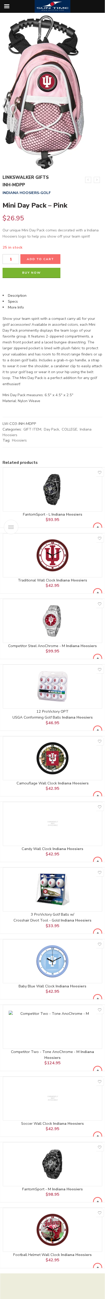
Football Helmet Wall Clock (37, 1254)
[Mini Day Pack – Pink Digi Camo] (97, 180)
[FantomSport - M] (52, 1164)
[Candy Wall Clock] (52, 824)
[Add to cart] (97, 527)
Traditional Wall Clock (37, 580)
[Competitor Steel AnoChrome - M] (52, 621)
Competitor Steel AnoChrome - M (37, 645)
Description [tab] (17, 295)
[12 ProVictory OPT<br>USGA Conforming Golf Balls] (52, 686)
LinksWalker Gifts (26, 177)
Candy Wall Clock (37, 848)
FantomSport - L (37, 514)
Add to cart (40, 259)
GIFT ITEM (32, 429)
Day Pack (51, 429)
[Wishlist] (99, 472)
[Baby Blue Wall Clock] (52, 961)
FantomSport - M (37, 1189)
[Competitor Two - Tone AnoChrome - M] (52, 1027)
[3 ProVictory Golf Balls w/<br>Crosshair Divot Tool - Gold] (52, 889)
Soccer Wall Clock (37, 1123)
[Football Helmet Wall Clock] (52, 1230)
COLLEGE (69, 429)
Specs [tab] (13, 301)
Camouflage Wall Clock (37, 783)
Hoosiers (19, 440)
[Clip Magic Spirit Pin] (88, 180)
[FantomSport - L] (52, 489)
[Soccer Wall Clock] (52, 1099)
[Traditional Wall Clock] (52, 555)
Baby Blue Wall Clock (37, 986)
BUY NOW (31, 273)
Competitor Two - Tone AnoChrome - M (46, 1051)
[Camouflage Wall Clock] (52, 758)
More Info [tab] (16, 307)
